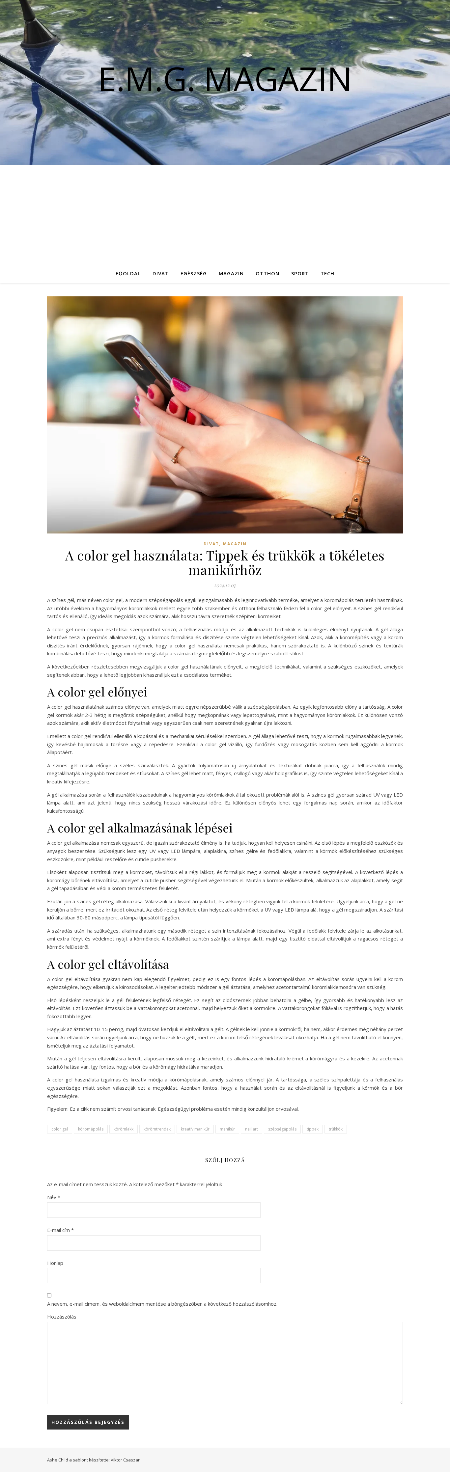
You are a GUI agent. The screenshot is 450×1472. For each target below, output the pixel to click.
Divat (161, 273)
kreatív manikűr (195, 1129)
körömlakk (123, 1129)
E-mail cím (60, 1230)
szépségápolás (282, 1129)
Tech (327, 273)
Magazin (231, 273)
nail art (251, 1129)
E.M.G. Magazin (225, 78)
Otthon (267, 273)
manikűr (227, 1129)
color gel (59, 1129)
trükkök (336, 1129)
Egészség (194, 273)
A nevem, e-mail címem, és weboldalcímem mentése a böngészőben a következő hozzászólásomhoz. (162, 1303)
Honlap (55, 1263)
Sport (300, 273)
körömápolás (90, 1129)
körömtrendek (157, 1129)
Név (53, 1197)
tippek (313, 1129)
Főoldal (128, 273)
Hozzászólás (61, 1316)
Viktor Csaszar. (126, 1460)
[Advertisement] (225, 214)
